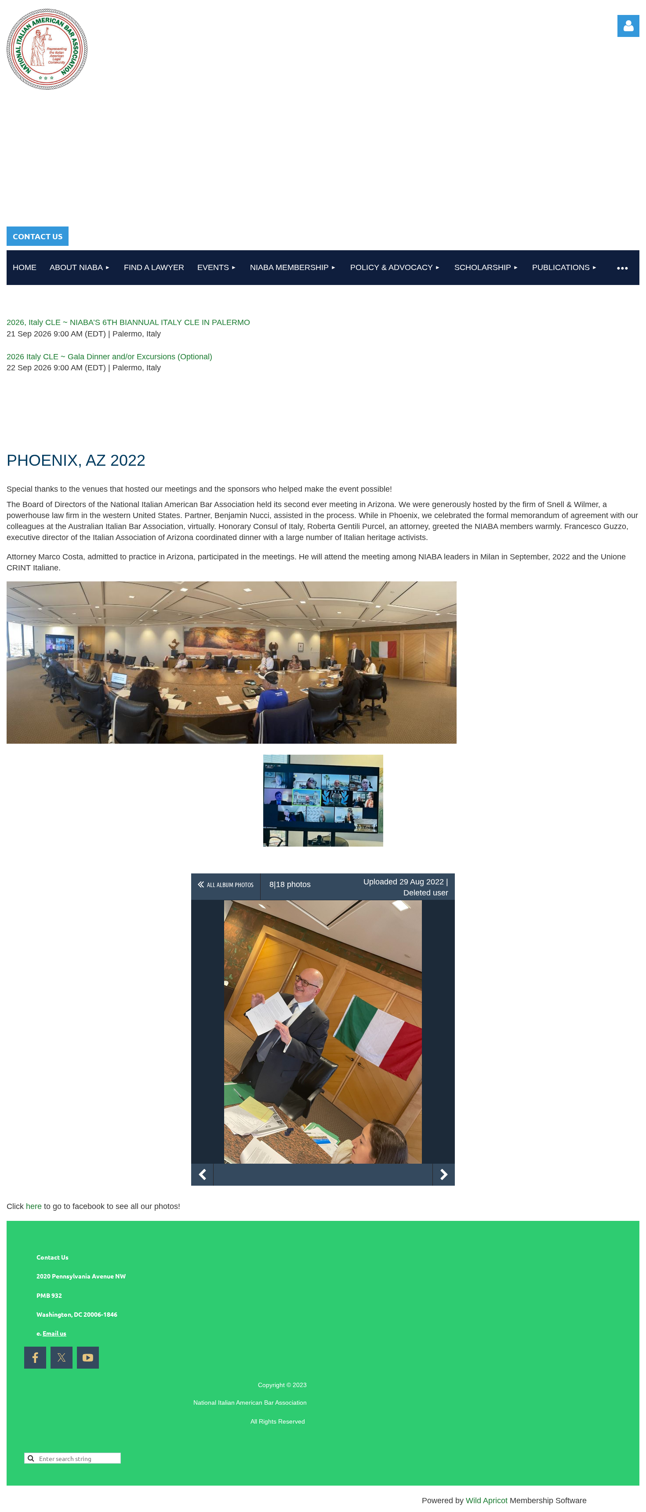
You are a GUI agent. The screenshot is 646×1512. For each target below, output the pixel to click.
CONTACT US (37, 236)
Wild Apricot (487, 1500)
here (34, 1206)
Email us (54, 1333)
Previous (202, 1175)
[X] (62, 1358)
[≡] (621, 267)
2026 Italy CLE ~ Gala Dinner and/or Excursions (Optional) (109, 356)
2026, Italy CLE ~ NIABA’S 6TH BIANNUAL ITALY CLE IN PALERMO (128, 322)
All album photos (230, 884)
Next (444, 1175)
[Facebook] (35, 1358)
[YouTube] (88, 1358)
